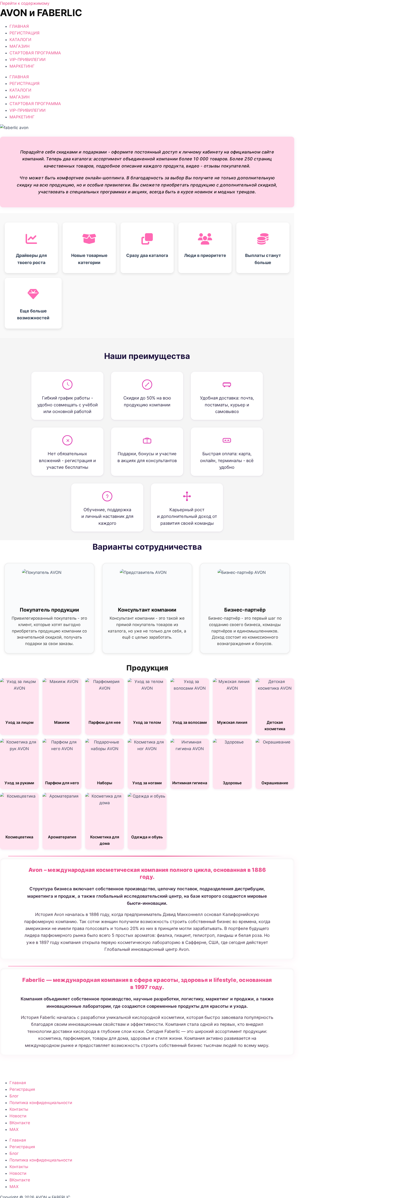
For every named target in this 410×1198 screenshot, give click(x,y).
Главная (17, 1082)
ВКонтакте (19, 1122)
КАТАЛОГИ (20, 39)
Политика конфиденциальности (40, 1102)
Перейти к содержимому (24, 3)
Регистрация (22, 1089)
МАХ (14, 1129)
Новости (17, 1116)
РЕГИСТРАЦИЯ (24, 33)
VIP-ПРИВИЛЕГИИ (27, 59)
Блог (14, 1096)
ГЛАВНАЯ (19, 26)
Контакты (18, 1109)
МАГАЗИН (19, 46)
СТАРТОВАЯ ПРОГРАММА (35, 53)
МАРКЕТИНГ (22, 66)
